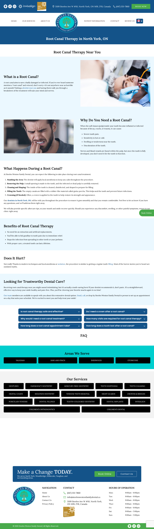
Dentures (13, 386)
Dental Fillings (47, 401)
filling (110, 264)
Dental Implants (115, 401)
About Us (45, 21)
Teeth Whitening (109, 386)
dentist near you (29, 88)
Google (6, 6)
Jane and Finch (58, 360)
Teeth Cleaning (137, 386)
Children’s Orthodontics (42, 409)
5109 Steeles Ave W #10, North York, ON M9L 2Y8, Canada (83, 6)
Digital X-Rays (16, 394)
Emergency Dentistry (41, 386)
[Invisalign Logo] (27, 6)
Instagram (15, 6)
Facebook (10, 6)
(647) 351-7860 (122, 6)
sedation (61, 264)
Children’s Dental (116, 409)
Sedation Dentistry (44, 394)
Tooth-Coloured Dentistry (81, 401)
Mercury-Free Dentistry (76, 386)
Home (14, 21)
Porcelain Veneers (18, 401)
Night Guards (108, 394)
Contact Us (127, 474)
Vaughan (20, 360)
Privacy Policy (48, 504)
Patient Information (94, 21)
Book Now (141, 6)
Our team (8, 295)
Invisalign (140, 401)
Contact (114, 21)
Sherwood (96, 360)
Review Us (129, 21)
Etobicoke (133, 360)
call (83, 295)
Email (79, 295)
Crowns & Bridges (136, 394)
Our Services (28, 21)
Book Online (104, 474)
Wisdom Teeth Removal (78, 394)
